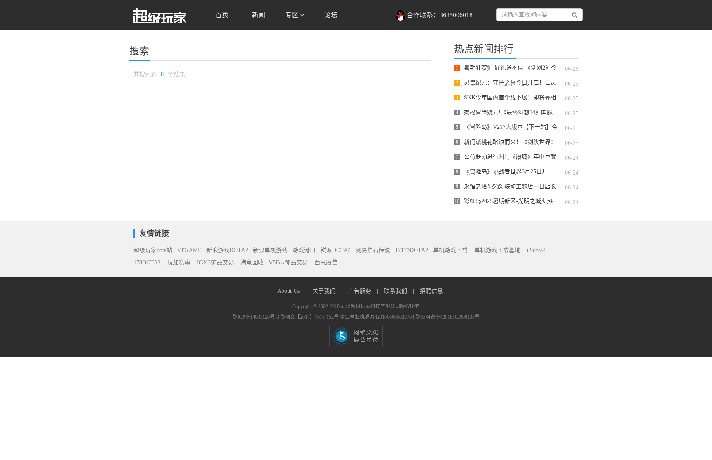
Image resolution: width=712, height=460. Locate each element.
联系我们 (396, 291)
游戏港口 (304, 250)
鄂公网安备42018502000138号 (447, 317)
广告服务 (360, 291)
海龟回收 (252, 262)
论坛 (330, 15)
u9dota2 (536, 250)
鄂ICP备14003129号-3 (256, 317)
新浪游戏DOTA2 (227, 250)
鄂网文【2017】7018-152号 (310, 317)
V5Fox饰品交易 (289, 262)
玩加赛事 (179, 262)
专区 (292, 15)
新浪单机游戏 (270, 250)
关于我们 (324, 291)
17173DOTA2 (411, 250)
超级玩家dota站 (153, 250)
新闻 (258, 15)
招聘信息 (431, 291)
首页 (222, 15)
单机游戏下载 (450, 250)
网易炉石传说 (373, 250)
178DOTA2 (148, 262)
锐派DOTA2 (336, 250)
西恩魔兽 (325, 262)
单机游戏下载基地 (497, 250)
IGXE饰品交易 (216, 262)
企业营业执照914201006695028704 (377, 317)
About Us (289, 291)
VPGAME (189, 250)
